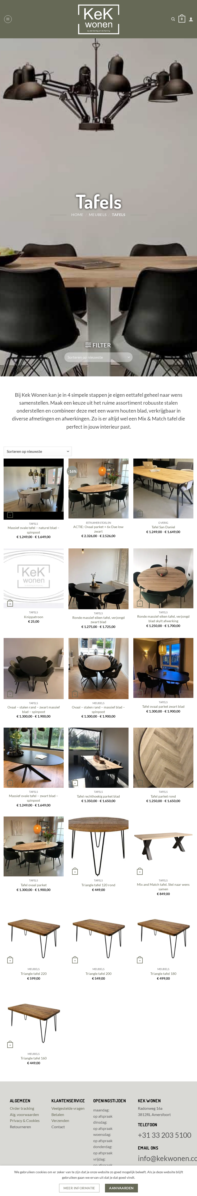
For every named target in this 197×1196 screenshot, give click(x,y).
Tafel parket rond (163, 796)
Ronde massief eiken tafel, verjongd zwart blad (98, 619)
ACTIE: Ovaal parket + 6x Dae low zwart (98, 529)
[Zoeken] (173, 19)
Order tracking (22, 1108)
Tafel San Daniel (163, 527)
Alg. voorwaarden (24, 1114)
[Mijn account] (191, 19)
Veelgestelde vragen (68, 1108)
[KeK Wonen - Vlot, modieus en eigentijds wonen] (98, 19)
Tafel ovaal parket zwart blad (163, 706)
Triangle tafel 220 (34, 974)
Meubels (97, 214)
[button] (8, 19)
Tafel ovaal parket (34, 885)
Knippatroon (33, 617)
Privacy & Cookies (25, 1120)
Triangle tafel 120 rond (98, 885)
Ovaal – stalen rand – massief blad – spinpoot (98, 709)
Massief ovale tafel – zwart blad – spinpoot (33, 798)
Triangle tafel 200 (98, 974)
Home (77, 214)
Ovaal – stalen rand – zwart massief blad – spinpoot (33, 709)
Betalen (57, 1114)
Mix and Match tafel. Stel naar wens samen (163, 886)
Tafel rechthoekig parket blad (98, 796)
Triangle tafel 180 (163, 974)
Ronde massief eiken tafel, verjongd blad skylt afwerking (163, 618)
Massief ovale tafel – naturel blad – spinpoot (33, 530)
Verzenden (60, 1120)
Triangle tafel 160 (34, 1058)
